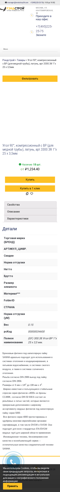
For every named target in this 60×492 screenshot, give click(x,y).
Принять (12, 486)
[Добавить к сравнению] (27, 194)
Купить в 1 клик (30, 188)
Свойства (13, 204)
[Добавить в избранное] (31, 194)
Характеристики (17, 218)
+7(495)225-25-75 (36, 2)
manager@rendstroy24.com (17, 2)
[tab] (30, 204)
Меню (5, 49)
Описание (13, 211)
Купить (30, 179)
